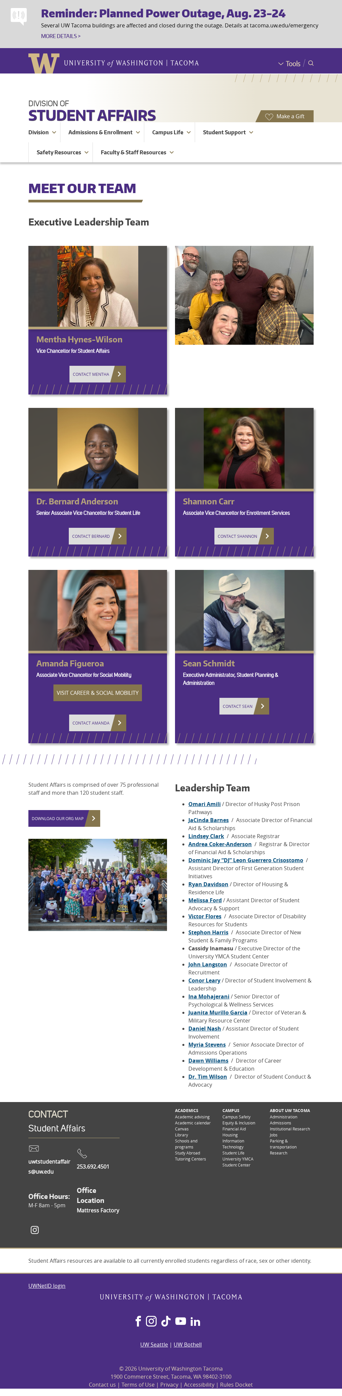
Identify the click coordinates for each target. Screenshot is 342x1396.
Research (278, 1152)
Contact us (102, 1384)
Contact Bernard (91, 536)
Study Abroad (187, 1152)
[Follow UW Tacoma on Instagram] (151, 1322)
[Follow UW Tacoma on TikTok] (166, 1322)
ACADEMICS (186, 1110)
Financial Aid (234, 1128)
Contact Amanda (91, 723)
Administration (283, 1116)
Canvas (182, 1128)
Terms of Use (138, 1384)
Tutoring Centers (190, 1158)
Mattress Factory (98, 1210)
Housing (230, 1134)
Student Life (233, 1152)
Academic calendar (193, 1122)
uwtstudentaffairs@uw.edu (49, 1166)
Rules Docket (236, 1384)
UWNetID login (46, 1285)
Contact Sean (237, 706)
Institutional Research (290, 1128)
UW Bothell (188, 1344)
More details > (60, 36)
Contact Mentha (91, 374)
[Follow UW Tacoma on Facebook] (138, 1322)
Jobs (274, 1134)
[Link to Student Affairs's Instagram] (34, 1230)
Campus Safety (236, 1116)
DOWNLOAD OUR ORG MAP (57, 818)
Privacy (169, 1384)
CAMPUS (230, 1110)
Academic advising (192, 1116)
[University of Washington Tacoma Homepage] (171, 1299)
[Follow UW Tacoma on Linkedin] (195, 1322)
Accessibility (199, 1384)
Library (181, 1134)
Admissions (280, 1122)
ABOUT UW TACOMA (290, 1110)
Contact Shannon (237, 536)
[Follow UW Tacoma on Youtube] (180, 1322)
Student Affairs (92, 115)
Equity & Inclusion (238, 1122)
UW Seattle (154, 1344)
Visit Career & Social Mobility (98, 692)
